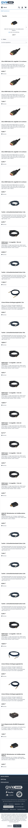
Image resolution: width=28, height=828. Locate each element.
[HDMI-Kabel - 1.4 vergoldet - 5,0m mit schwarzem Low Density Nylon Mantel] (14, 625)
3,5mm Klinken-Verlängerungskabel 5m (12, 664)
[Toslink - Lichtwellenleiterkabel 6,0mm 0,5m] (14, 595)
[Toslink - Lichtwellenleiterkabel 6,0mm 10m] (14, 324)
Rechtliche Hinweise (21, 809)
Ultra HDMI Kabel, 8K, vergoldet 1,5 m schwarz (13, 61)
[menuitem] (3, 7)
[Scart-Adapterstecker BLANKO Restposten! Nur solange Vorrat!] (14, 715)
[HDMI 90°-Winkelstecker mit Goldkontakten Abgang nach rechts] (14, 504)
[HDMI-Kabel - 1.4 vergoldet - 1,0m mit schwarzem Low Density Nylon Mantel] (14, 444)
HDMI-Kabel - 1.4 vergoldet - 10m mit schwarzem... (11, 242)
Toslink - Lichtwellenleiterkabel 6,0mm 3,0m (13, 573)
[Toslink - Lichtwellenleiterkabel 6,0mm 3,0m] (14, 565)
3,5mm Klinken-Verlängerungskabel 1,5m (12, 302)
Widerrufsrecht (13, 809)
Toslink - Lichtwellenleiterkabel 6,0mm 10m (13, 332)
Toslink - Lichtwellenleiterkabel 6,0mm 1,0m (13, 212)
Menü (5, 7)
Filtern (4, 39)
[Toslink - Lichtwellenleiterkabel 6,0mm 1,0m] (14, 203)
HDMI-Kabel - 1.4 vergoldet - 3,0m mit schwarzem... (11, 423)
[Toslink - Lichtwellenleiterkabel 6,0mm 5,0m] (14, 263)
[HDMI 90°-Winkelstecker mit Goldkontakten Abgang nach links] (14, 23)
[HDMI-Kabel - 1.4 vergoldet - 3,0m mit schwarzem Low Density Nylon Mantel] (14, 414)
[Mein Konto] (22, 7)
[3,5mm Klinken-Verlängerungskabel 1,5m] (14, 294)
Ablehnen (9, 826)
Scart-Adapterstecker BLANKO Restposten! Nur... (12, 725)
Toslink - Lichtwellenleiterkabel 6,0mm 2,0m (13, 543)
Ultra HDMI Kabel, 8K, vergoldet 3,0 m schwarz (13, 121)
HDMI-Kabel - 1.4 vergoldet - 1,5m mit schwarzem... (11, 483)
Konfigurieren (17, 826)
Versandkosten (22, 799)
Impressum (11, 804)
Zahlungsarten (5, 809)
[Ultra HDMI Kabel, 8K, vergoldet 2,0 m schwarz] (14, 83)
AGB (22, 804)
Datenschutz (17, 804)
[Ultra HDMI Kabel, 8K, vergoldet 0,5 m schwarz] (14, 173)
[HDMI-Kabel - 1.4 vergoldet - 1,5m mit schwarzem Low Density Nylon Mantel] (14, 474)
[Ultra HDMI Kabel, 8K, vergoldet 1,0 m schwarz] (14, 143)
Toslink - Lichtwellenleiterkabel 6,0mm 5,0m (13, 272)
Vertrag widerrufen (8, 806)
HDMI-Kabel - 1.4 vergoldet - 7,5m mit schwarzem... (11, 393)
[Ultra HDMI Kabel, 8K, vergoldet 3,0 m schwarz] (14, 113)
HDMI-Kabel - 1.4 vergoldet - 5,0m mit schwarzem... (11, 634)
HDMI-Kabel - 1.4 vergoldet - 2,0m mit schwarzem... (11, 363)
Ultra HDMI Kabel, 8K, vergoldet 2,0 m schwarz (13, 91)
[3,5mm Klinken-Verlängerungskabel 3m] (14, 685)
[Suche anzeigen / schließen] (19, 7)
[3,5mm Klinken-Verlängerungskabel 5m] (14, 655)
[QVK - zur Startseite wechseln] (7, 3)
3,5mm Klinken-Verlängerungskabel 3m (12, 694)
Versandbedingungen (19, 806)
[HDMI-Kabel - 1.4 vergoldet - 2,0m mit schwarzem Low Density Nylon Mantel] (14, 354)
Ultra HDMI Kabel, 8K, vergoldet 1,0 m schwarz (13, 152)
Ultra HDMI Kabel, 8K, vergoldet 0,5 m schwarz (13, 182)
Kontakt (5, 804)
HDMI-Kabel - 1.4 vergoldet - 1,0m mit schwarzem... (11, 453)
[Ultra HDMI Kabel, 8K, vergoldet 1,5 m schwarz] (14, 53)
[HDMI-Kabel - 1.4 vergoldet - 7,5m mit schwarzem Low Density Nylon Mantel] (14, 384)
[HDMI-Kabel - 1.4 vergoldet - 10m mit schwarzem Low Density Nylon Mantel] (14, 233)
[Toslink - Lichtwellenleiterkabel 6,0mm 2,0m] (14, 535)
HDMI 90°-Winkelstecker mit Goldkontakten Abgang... (14, 29)
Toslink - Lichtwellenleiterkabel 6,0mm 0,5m (13, 603)
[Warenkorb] (25, 7)
